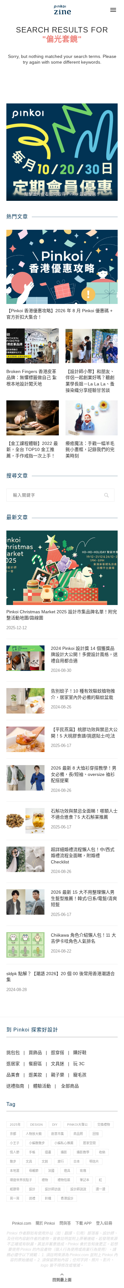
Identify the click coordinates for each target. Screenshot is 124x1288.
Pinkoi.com (21, 1223)
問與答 (65, 1223)
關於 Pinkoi (45, 1223)
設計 (32, 1189)
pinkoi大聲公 (77, 1124)
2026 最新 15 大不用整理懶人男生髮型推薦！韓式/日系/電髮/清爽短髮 (84, 898)
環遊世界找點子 (21, 1180)
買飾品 (35, 1052)
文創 (45, 1161)
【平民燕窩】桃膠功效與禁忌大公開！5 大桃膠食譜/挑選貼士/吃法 (84, 732)
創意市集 (57, 1134)
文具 (29, 1161)
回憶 (96, 1134)
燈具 (67, 1170)
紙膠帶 (14, 1189)
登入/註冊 (104, 1223)
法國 (51, 1170)
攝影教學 (83, 1152)
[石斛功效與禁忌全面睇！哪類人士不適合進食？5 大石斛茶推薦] (25, 821)
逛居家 (13, 1063)
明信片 (94, 1161)
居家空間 (89, 1143)
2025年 (15, 1124)
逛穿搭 (57, 1052)
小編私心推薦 (63, 1143)
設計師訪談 (53, 1189)
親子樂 (57, 1074)
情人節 (14, 1152)
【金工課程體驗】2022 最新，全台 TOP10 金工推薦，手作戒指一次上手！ (32, 449)
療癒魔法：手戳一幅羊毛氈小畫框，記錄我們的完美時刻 (89, 449)
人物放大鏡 (34, 1134)
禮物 (45, 1180)
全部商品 (70, 1085)
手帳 (32, 1152)
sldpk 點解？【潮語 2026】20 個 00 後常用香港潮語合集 (60, 976)
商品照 (78, 1134)
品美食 (13, 1074)
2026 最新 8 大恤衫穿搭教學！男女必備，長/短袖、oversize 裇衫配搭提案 (83, 774)
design (36, 1124)
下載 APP (83, 1223)
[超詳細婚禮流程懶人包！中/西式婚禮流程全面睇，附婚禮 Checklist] (25, 859)
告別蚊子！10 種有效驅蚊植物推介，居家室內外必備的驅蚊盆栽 (83, 694)
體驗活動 (42, 1085)
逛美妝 (35, 1074)
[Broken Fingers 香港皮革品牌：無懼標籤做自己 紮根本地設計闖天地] (32, 345)
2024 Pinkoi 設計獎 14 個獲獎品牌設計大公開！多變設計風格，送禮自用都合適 (84, 654)
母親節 (33, 1170)
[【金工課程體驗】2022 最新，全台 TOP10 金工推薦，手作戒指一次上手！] (32, 417)
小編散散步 (37, 1143)
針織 (48, 1198)
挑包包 (13, 1052)
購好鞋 (79, 1052)
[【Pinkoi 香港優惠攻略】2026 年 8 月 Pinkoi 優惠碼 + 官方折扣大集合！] (62, 267)
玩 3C (79, 1063)
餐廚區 (35, 1063)
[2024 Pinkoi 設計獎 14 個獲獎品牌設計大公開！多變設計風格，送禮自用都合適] (25, 658)
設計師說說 (78, 1189)
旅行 (61, 1161)
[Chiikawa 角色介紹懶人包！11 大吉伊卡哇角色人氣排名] (25, 945)
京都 (13, 1134)
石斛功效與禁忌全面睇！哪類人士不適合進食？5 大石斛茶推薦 (84, 814)
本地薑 (14, 1170)
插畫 (48, 1152)
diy (55, 1124)
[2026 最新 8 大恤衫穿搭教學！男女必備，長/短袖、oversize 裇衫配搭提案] (25, 778)
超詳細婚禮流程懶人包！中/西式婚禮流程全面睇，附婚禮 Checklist (82, 855)
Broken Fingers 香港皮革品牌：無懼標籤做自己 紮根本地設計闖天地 (31, 377)
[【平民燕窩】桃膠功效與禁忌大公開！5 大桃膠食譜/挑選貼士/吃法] (25, 739)
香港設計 (67, 1198)
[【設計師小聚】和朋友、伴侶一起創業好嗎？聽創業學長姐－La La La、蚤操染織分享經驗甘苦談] (91, 345)
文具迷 (57, 1063)
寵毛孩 (79, 1074)
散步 (13, 1161)
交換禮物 (103, 1124)
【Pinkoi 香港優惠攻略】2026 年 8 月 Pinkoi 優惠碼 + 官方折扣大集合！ (59, 314)
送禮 (32, 1198)
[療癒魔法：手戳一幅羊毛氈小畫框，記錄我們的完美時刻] (91, 417)
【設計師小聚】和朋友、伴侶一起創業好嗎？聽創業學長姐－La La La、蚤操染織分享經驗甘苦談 (89, 381)
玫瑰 (83, 1170)
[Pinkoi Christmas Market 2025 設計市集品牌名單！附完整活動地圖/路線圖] (62, 568)
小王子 (14, 1143)
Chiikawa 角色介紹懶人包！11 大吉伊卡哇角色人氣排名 (83, 938)
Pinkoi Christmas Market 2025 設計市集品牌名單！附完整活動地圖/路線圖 (61, 615)
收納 (102, 1152)
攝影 (64, 1152)
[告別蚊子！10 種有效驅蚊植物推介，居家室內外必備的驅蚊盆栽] (25, 701)
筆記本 (84, 1180)
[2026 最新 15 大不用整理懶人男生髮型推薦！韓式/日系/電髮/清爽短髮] (25, 902)
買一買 (14, 1198)
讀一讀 (100, 1189)
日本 (76, 1161)
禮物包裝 (64, 1180)
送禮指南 (15, 1085)
